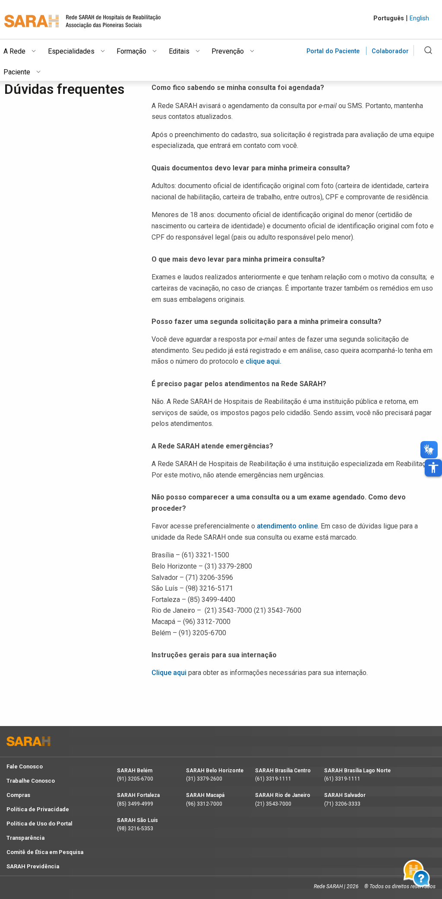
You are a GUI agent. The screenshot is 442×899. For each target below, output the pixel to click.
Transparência (25, 838)
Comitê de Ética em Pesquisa (44, 852)
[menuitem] (25, 49)
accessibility (433, 467)
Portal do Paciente (333, 51)
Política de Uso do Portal (39, 823)
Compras (18, 795)
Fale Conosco (24, 766)
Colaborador (390, 51)
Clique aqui (169, 673)
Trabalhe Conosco (30, 780)
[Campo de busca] (428, 55)
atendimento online (287, 526)
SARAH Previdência (32, 866)
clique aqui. (263, 361)
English (419, 18)
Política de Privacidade (37, 809)
